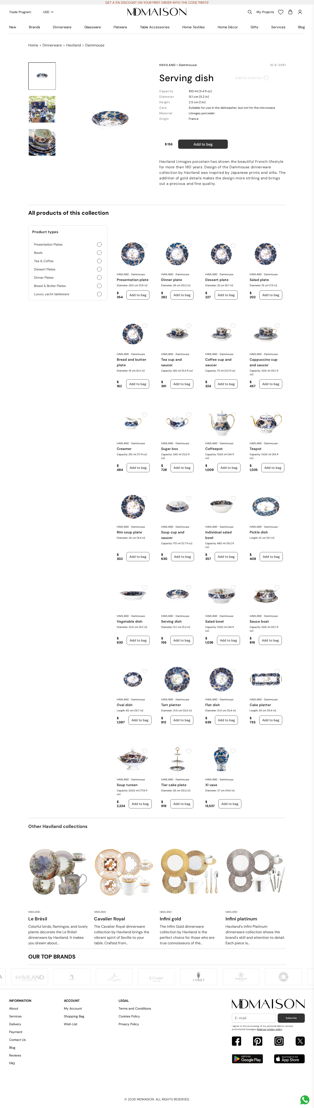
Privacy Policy (129, 1024)
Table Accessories (155, 27)
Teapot (256, 449)
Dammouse (94, 45)
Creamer (124, 449)
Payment (15, 1032)
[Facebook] (236, 1041)
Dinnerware (62, 27)
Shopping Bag (74, 1016)
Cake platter (260, 705)
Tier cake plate (173, 785)
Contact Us (17, 1040)
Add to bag (203, 144)
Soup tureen (127, 785)
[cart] (290, 12)
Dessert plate (216, 280)
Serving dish (171, 621)
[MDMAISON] (157, 12)
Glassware (92, 27)
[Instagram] (279, 1041)
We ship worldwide (157, 2)
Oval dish (124, 705)
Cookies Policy (129, 1016)
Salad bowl (214, 621)
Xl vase (211, 785)
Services (278, 27)
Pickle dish (259, 532)
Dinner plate (171, 280)
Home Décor (228, 27)
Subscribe (291, 1017)
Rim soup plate (129, 532)
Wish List (70, 1024)
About (13, 1008)
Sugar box (169, 449)
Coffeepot (214, 449)
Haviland (73, 45)
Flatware (120, 27)
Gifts (254, 27)
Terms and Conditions (135, 1008)
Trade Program (20, 12)
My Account (73, 1008)
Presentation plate (132, 280)
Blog (301, 27)
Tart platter (171, 705)
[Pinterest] (257, 1041)
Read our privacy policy (269, 1029)
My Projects (265, 12)
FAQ (12, 1063)
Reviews (15, 1055)
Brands (34, 27)
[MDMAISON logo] (268, 1004)
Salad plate (259, 280)
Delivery (15, 1024)
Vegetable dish (129, 621)
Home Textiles (193, 27)
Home (33, 45)
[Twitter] (300, 1041)
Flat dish (212, 705)
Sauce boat (259, 621)
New (12, 27)
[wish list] (280, 12)
